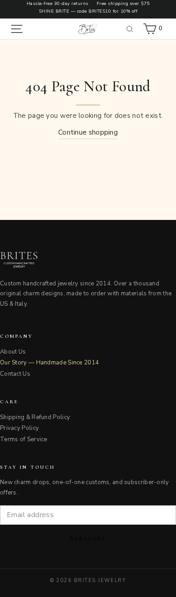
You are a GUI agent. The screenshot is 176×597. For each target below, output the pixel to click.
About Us (13, 352)
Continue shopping (88, 132)
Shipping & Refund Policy (35, 417)
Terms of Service (23, 439)
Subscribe (88, 538)
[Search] (130, 29)
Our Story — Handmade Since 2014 (49, 363)
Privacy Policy (19, 428)
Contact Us (15, 374)
